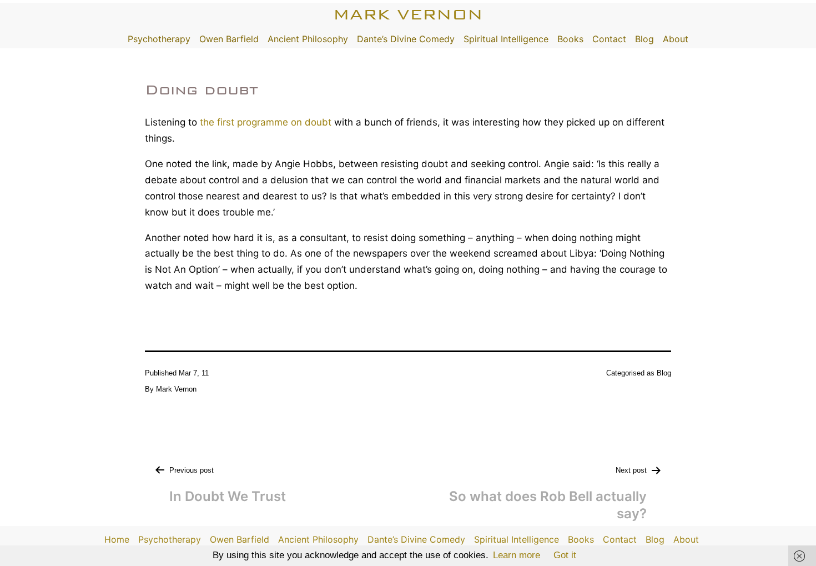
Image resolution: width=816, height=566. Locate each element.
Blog (644, 38)
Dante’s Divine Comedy (406, 38)
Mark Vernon (408, 14)
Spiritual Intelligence (506, 38)
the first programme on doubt (265, 122)
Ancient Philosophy (308, 38)
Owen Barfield (229, 38)
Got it (564, 555)
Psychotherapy (159, 38)
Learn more (516, 555)
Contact (609, 38)
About (675, 38)
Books (570, 38)
